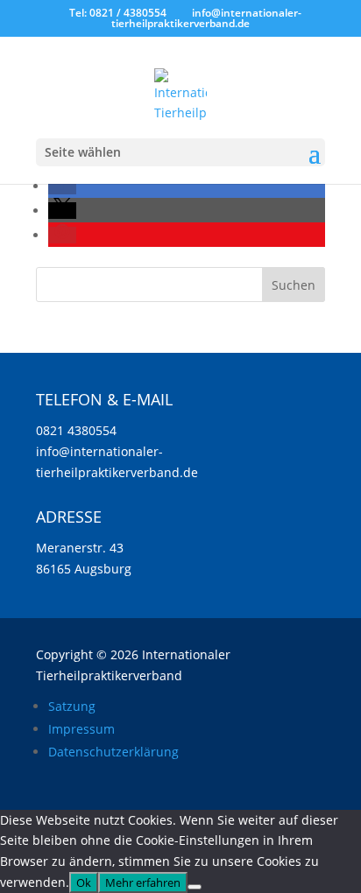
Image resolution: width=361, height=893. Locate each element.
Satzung (72, 706)
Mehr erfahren (142, 882)
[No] (195, 886)
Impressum (81, 729)
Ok (83, 882)
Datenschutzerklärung (113, 751)
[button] (62, 186)
